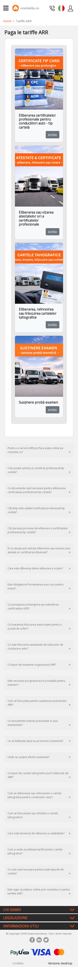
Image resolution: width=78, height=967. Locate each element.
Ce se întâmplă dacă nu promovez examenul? (35, 741)
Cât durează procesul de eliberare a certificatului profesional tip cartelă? (38, 530)
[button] (61, 7)
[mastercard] (59, 952)
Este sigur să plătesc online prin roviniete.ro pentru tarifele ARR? (39, 891)
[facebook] (32, 940)
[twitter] (46, 940)
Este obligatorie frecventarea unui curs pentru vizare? (36, 586)
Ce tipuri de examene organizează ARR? (32, 665)
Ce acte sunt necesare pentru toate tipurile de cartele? (36, 871)
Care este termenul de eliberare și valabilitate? (36, 833)
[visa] (41, 952)
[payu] (20, 952)
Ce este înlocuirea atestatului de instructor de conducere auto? (35, 646)
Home (7, 21)
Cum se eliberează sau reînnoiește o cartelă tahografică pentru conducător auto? (34, 795)
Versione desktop (60, 963)
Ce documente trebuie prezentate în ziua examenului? (33, 723)
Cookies (18, 963)
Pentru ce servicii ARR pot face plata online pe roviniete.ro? (35, 450)
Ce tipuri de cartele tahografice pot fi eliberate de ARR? (38, 775)
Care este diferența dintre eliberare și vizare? (35, 568)
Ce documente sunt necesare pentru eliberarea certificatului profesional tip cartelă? (37, 490)
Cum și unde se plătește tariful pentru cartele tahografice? (35, 851)
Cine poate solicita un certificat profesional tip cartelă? (36, 470)
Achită (52, 135)
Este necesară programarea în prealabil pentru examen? (36, 683)
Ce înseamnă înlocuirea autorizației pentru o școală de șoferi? (35, 626)
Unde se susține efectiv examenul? (28, 757)
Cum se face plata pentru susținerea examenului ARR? (37, 703)
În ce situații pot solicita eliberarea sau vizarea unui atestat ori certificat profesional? (39, 550)
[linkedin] (39, 940)
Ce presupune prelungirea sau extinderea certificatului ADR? (33, 606)
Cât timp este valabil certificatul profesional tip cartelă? (36, 510)
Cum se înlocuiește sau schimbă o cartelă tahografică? (33, 815)
